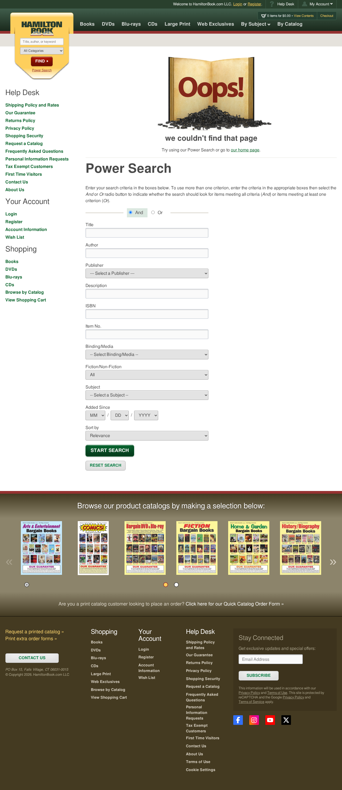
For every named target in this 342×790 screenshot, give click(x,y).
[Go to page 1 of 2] (165, 584)
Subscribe (259, 676)
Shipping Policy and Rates (32, 105)
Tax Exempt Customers (29, 166)
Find (40, 61)
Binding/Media (99, 346)
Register (254, 4)
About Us (14, 190)
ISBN (91, 306)
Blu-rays (131, 24)
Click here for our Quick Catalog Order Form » (235, 604)
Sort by (92, 428)
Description (96, 286)
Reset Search (105, 465)
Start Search (110, 450)
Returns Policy (20, 121)
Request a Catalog (24, 144)
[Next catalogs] (333, 562)
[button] (317, 4)
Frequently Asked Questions (34, 151)
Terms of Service (251, 702)
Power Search (42, 70)
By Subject (253, 24)
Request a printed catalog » (34, 632)
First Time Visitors (23, 174)
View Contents (290, 15)
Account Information (26, 229)
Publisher (94, 265)
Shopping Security (24, 136)
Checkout (326, 15)
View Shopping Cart (25, 300)
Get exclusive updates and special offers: (277, 648)
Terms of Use (277, 693)
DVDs (108, 24)
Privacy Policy (19, 128)
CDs (152, 24)
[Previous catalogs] (9, 562)
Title (90, 225)
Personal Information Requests (37, 159)
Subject (93, 387)
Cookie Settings (200, 770)
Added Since (104, 407)
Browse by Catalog (24, 292)
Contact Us (16, 182)
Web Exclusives (215, 24)
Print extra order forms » (31, 638)
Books (87, 24)
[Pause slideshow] (27, 585)
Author (92, 245)
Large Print (177, 24)
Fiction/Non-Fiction (104, 367)
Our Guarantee (20, 113)
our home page (245, 150)
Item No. (93, 326)
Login (237, 4)
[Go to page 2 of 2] (176, 584)
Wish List (14, 237)
